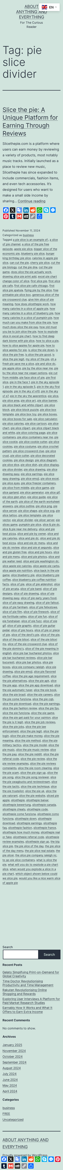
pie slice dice (11, 464)
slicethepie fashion (20, 827)
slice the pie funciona (16, 713)
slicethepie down (25, 818)
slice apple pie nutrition (17, 570)
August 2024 (12, 1068)
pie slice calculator (45, 419)
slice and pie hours (40, 552)
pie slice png (44, 506)
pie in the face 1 (20, 382)
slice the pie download (17, 703)
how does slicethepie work (32, 304)
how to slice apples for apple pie (23, 345)
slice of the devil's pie (25, 634)
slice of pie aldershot (39, 584)
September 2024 (15, 1062)
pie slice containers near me (35, 437)
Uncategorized (13, 1119)
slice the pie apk (38, 680)
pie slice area (11, 400)
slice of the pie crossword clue (27, 644)
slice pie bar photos (28, 662)
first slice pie (39, 281)
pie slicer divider (22, 520)
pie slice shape (27, 510)
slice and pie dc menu (31, 543)
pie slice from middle (16, 487)
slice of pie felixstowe (43, 607)
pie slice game (40, 487)
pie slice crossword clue (28, 451)
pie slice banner (47, 400)
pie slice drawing (34, 469)
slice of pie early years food (38, 598)
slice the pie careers (40, 694)
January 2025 (12, 1045)
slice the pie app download (35, 685)
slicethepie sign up (37, 841)
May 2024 (10, 1085)
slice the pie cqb (42, 699)
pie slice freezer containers (38, 483)
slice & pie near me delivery (20, 529)
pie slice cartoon (36, 423)
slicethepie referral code (28, 837)
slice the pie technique (35, 786)
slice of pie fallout (47, 602)
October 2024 (13, 1056)
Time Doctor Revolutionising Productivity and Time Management (28, 983)
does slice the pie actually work (31, 272)
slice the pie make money (26, 735)
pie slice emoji (30, 478)
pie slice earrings (31, 474)
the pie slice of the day (29, 846)
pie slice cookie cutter (33, 441)
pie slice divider (12, 469)
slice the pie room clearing (35, 768)
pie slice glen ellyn (14, 497)
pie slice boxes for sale (17, 419)
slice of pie (17, 584)
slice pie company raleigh (28, 667)
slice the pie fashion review (20, 708)
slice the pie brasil (14, 694)
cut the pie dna (27, 267)
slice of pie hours (22, 630)
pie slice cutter (19, 455)
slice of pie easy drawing (18, 602)
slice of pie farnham (15, 607)
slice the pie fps (48, 708)
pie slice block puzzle (25, 409)
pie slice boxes (47, 414)
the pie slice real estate (39, 850)
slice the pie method (28, 740)
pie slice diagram (46, 460)
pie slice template (29, 515)
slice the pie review (32, 758)
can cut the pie (19, 262)
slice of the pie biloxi (16, 639)
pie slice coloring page (30, 432)
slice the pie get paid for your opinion (27, 717)
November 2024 (14, 1051)
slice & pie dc (51, 524)
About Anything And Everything (31, 11)
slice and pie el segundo (36, 547)
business (28, 235)
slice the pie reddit (30, 754)
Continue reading (31, 201)
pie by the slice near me (37, 368)
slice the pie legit (31, 731)
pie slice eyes (11, 483)
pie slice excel (50, 478)
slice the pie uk (34, 791)
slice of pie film (12, 611)
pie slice (53, 396)
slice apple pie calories (17, 566)
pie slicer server (44, 520)
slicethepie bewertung (17, 804)
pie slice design (24, 460)
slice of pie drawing (26, 593)
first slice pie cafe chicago (31, 285)
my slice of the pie (37, 359)
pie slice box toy (25, 414)
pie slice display (49, 464)
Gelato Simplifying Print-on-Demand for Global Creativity (31, 974)
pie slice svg (46, 510)
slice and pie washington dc (41, 561)
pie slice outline (24, 506)
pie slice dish (29, 464)
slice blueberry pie (22, 575)
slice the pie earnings (46, 703)
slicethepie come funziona (19, 814)
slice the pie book (45, 690)
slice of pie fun (37, 616)
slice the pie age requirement (30, 676)
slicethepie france (44, 827)
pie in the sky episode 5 (20, 386)
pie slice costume (25, 446)
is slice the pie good (38, 354)
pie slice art (28, 400)
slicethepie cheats (14, 809)
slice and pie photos (34, 556)
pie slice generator (32, 492)
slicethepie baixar (37, 800)
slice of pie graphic (19, 625)
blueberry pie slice (33, 253)
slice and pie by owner (31, 533)
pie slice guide (36, 497)
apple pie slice (23, 249)
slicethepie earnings (29, 823)
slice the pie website (32, 795)
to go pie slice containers (19, 860)
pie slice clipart (20, 428)
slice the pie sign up (33, 772)
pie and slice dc (45, 363)
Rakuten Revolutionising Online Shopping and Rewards (25, 992)
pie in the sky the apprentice (28, 396)
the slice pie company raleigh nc (35, 855)
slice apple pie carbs (46, 566)
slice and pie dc (29, 538)
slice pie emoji (23, 671)
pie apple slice (12, 368)
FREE (6, 1113)
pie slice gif (52, 492)
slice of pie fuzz (31, 621)
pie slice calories (13, 423)
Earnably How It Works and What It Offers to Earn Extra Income (27, 1009)
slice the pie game (42, 713)
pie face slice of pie (32, 377)
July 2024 (10, 1074)
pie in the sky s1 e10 (27, 391)
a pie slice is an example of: (30, 239)
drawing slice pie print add (19, 276)
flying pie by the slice (38, 290)
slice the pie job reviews (40, 722)
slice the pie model (35, 745)
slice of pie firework (36, 611)
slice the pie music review (32, 749)
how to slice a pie (47, 340)
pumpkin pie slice (30, 524)
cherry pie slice (40, 262)
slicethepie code (37, 809)
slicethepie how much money (21, 832)
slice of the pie (50, 634)
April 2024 (10, 1091)
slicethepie (18, 800)
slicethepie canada (44, 804)
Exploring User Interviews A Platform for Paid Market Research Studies (31, 1001)
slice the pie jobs (13, 726)
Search (8, 947)
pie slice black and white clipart (23, 405)
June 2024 (10, 1079)
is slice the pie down (41, 350)
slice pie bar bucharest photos (32, 653)
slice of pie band (30, 588)
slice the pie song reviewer (32, 777)
